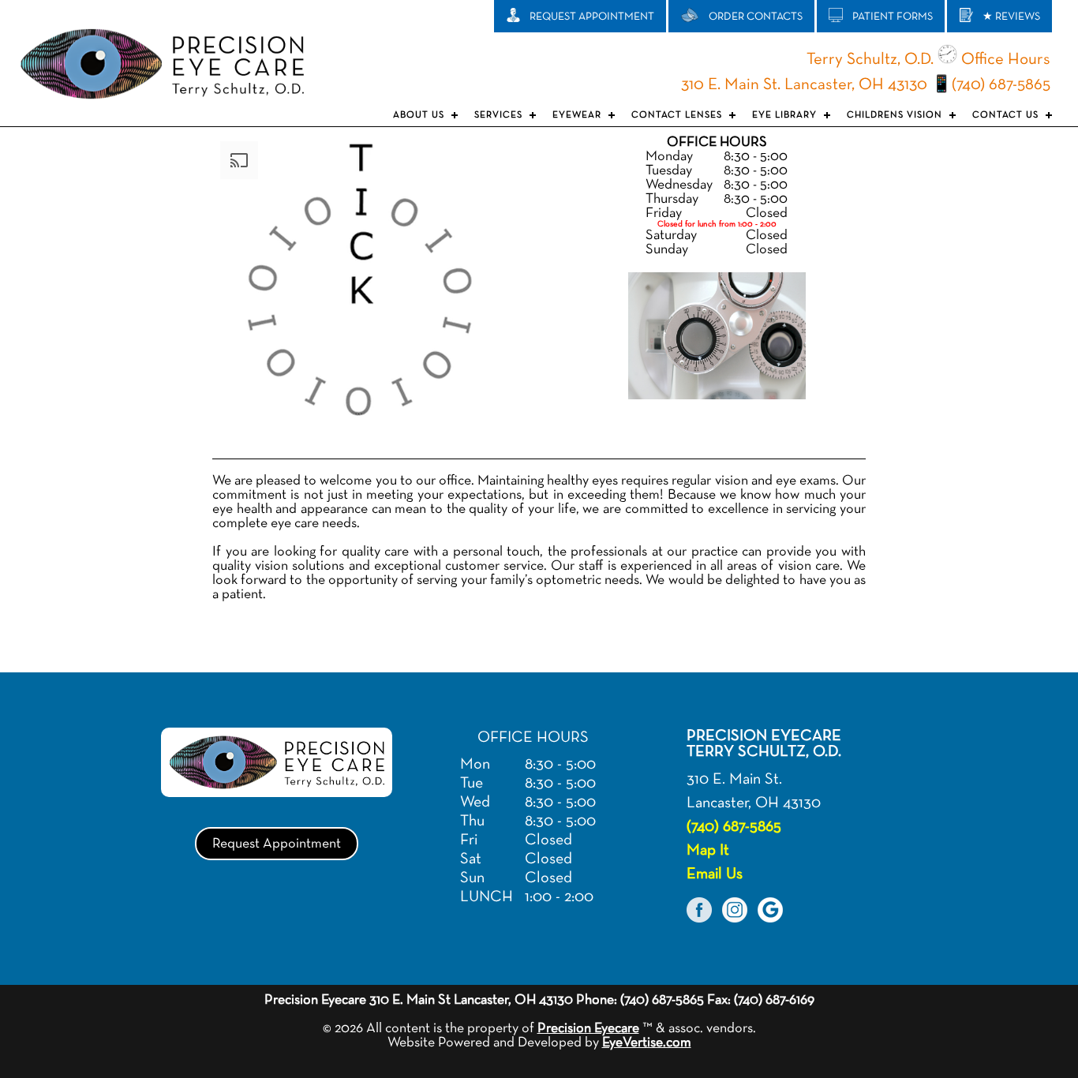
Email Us (715, 873)
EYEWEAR (576, 115)
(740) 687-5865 (1001, 85)
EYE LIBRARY (784, 115)
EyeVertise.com (646, 1042)
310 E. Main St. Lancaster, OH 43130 (804, 85)
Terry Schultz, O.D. (870, 59)
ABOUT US (418, 115)
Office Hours (1003, 59)
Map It (708, 850)
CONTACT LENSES (676, 115)
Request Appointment (276, 844)
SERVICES (498, 115)
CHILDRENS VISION (894, 115)
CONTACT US (1005, 115)
